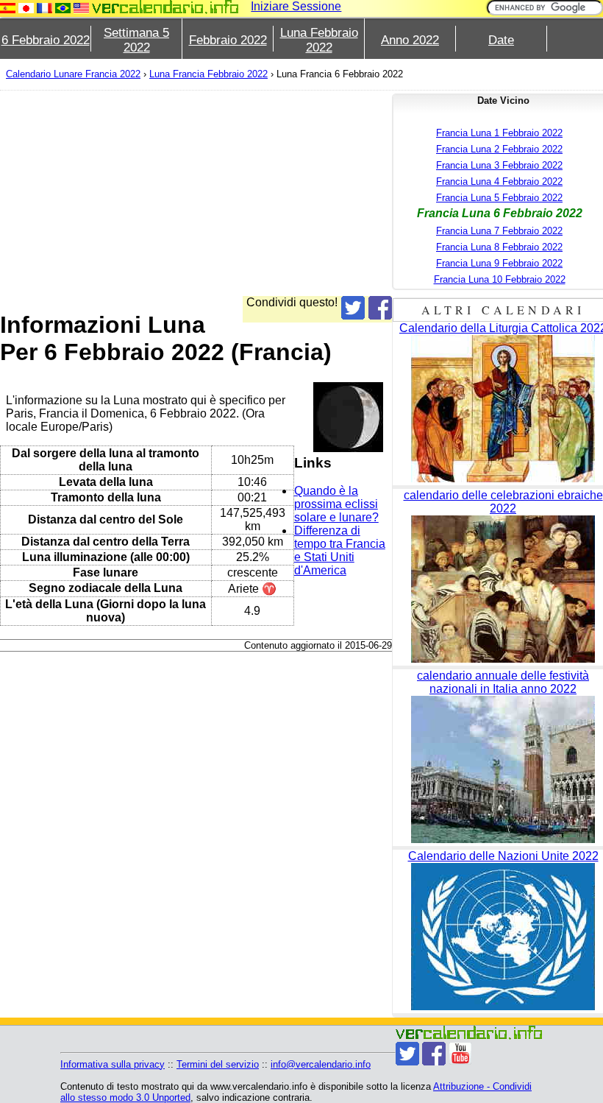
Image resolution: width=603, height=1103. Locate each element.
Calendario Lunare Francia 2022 (73, 74)
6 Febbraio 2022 (45, 40)
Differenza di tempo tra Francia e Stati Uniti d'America (339, 550)
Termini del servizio (217, 1064)
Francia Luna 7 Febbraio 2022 (499, 230)
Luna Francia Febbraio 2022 (208, 74)
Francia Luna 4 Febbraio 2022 (499, 181)
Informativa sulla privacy (112, 1064)
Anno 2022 (410, 40)
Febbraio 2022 (228, 40)
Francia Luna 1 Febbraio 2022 (499, 132)
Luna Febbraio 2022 (319, 40)
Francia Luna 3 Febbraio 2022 (499, 165)
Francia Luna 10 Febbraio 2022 (499, 279)
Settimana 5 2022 (136, 40)
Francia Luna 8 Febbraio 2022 (499, 247)
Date (501, 40)
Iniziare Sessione (296, 6)
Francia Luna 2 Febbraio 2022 (499, 149)
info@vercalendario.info (321, 1064)
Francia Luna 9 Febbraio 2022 (499, 263)
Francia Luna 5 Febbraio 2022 (499, 197)
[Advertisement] (196, 193)
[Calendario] (165, 7)
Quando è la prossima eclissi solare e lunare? (336, 504)
